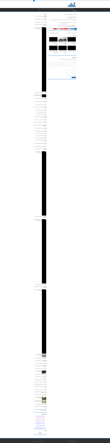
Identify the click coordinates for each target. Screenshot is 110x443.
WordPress (37, 441)
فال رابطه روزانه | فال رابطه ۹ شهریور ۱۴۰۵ (40, 374)
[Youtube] (48, 441)
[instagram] (46, 441)
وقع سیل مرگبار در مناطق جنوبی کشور (54, 32)
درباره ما (40, 433)
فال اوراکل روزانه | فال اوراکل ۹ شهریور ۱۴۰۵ (40, 131)
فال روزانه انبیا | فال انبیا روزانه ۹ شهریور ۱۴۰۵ (40, 22)
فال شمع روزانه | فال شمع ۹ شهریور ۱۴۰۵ (40, 135)
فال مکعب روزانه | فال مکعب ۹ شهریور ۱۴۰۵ (40, 394)
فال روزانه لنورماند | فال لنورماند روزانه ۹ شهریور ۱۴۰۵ (40, 387)
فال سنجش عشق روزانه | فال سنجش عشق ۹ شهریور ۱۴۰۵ (38, 28)
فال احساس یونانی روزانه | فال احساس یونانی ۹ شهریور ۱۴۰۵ (40, 25)
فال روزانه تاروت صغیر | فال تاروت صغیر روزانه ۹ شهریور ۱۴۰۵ (37, 220)
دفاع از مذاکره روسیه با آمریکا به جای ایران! (71, 33)
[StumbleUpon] (47, 441)
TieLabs (44, 441)
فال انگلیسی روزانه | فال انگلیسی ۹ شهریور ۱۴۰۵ (39, 384)
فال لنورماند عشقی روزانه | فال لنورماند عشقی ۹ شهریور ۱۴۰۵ (40, 366)
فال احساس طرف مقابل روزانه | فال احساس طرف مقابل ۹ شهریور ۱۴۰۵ (37, 95)
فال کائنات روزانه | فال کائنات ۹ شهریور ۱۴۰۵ (40, 379)
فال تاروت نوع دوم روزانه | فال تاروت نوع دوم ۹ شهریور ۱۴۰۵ (38, 401)
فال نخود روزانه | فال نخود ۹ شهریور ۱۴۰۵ (40, 363)
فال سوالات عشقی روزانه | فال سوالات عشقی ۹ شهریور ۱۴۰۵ (40, 217)
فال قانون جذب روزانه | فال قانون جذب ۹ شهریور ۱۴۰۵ (40, 122)
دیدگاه (75, 60)
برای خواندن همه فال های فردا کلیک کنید (40, 419)
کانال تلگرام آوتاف (74, 10)
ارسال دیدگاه (68, 18)
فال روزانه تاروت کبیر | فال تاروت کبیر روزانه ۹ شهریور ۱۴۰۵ (40, 149)
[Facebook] (51, 441)
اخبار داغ (74, 14)
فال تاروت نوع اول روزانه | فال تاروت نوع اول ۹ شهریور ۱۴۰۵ (40, 287)
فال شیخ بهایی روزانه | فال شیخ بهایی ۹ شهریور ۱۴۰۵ (40, 144)
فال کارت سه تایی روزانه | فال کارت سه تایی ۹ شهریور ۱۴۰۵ (40, 16)
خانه (76, 14)
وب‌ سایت (75, 74)
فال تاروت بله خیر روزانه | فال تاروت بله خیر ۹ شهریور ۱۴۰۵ (40, 377)
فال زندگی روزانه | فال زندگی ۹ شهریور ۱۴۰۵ (40, 92)
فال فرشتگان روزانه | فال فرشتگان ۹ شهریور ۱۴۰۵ (39, 146)
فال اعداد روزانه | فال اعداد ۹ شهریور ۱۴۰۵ (38, 355)
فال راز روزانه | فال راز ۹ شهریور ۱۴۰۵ (41, 114)
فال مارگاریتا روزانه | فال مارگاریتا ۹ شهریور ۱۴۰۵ (39, 358)
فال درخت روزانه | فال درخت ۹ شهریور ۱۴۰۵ (40, 119)
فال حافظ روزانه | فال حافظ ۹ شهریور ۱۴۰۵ (41, 141)
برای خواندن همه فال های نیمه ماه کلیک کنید (40, 423)
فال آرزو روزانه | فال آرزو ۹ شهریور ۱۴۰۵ (40, 109)
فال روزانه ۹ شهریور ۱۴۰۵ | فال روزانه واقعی (40, 404)
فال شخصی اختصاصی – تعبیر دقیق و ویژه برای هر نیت (40, 407)
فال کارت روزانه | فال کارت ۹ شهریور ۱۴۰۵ (40, 389)
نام (75, 68)
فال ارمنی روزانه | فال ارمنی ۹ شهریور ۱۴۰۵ (40, 133)
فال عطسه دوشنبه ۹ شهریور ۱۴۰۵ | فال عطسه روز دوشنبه (40, 19)
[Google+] (52, 441)
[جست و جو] (34, 0)
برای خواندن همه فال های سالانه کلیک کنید (40, 427)
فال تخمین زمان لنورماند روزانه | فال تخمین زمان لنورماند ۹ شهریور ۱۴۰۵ (40, 392)
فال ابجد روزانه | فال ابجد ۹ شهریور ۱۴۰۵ (40, 104)
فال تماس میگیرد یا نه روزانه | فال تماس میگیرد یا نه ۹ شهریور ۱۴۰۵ (40, 125)
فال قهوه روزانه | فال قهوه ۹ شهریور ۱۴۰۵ (40, 112)
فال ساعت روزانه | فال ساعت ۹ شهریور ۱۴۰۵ (40, 368)
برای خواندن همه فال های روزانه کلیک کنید (40, 416)
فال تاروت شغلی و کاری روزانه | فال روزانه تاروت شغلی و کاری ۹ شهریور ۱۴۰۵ (40, 410)
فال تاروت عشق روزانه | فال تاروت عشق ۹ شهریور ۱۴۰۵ (40, 102)
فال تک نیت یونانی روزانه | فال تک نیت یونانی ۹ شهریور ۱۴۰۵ (40, 117)
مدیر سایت (74, 18)
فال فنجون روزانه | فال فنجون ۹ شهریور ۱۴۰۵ (37, 397)
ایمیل (75, 71)
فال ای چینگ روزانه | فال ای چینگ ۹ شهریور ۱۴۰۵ (40, 128)
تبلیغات (40, 432)
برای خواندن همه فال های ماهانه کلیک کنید (40, 425)
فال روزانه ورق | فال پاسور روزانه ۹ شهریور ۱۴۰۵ (37, 290)
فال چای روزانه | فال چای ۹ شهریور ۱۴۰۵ (40, 284)
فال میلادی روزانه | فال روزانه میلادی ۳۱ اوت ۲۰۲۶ (38, 152)
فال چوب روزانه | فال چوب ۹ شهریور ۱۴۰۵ (38, 371)
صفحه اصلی (75, 9)
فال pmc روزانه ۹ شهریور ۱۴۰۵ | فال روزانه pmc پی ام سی (40, 107)
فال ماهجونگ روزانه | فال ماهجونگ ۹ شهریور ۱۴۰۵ (40, 99)
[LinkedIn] (49, 441)
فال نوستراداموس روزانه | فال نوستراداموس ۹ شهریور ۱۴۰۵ (40, 361)
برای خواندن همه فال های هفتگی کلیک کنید (40, 421)
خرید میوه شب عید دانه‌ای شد (72, 51)
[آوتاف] (72, 4)
